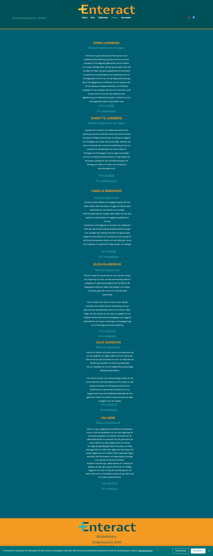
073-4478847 (109, 106)
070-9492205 (110, 176)
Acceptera (198, 551)
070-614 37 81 (112, 405)
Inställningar (180, 551)
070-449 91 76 (110, 331)
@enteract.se (114, 257)
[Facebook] (193, 17)
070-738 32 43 (113, 483)
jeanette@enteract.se (108, 181)
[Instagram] (189, 17)
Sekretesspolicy (145, 551)
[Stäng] (209, 551)
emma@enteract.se (108, 111)
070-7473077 (111, 251)
